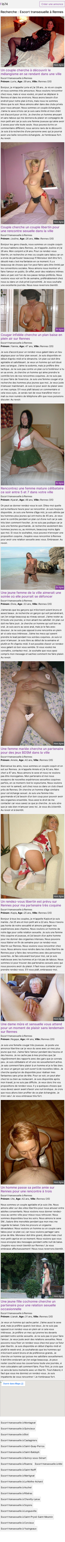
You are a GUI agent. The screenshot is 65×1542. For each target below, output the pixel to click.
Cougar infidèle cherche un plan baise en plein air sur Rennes (31, 336)
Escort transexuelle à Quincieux (18, 1428)
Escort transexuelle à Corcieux (17, 1522)
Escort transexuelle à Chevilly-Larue (20, 1499)
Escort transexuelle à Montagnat (18, 1422)
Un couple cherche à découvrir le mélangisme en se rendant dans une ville (31, 72)
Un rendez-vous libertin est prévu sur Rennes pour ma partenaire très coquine (31, 903)
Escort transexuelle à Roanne (16, 1463)
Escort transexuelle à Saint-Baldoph (20, 1452)
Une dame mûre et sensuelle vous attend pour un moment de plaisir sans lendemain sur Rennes (32, 1028)
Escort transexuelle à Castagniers (19, 1440)
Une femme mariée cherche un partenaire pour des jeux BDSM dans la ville (32, 750)
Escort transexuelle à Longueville (19, 1511)
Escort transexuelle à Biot (14, 1434)
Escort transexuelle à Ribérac (16, 1493)
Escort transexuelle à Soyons (16, 1505)
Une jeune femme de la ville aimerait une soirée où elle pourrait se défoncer (31, 594)
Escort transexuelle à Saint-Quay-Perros (22, 1446)
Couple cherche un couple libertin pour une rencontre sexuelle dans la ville (30, 229)
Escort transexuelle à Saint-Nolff (18, 1469)
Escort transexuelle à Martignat (17, 1475)
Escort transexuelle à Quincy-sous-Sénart (23, 1458)
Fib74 (4, 4)
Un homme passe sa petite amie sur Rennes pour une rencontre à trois (27, 1189)
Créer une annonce (52, 4)
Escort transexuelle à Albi (48, 1463)
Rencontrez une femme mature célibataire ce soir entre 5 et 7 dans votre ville (32, 490)
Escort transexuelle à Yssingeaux (18, 1528)
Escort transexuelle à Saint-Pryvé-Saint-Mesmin (27, 1516)
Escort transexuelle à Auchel (16, 1487)
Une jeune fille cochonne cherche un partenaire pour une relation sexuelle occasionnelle (28, 1305)
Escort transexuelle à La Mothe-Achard (22, 1481)
